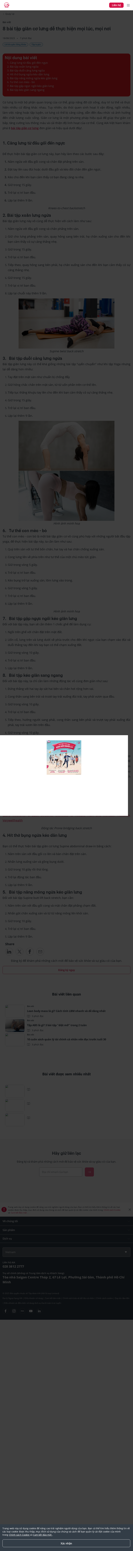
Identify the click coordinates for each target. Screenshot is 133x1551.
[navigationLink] (7, 5)
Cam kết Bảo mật (42, 1534)
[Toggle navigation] (128, 5)
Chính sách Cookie (19, 1534)
